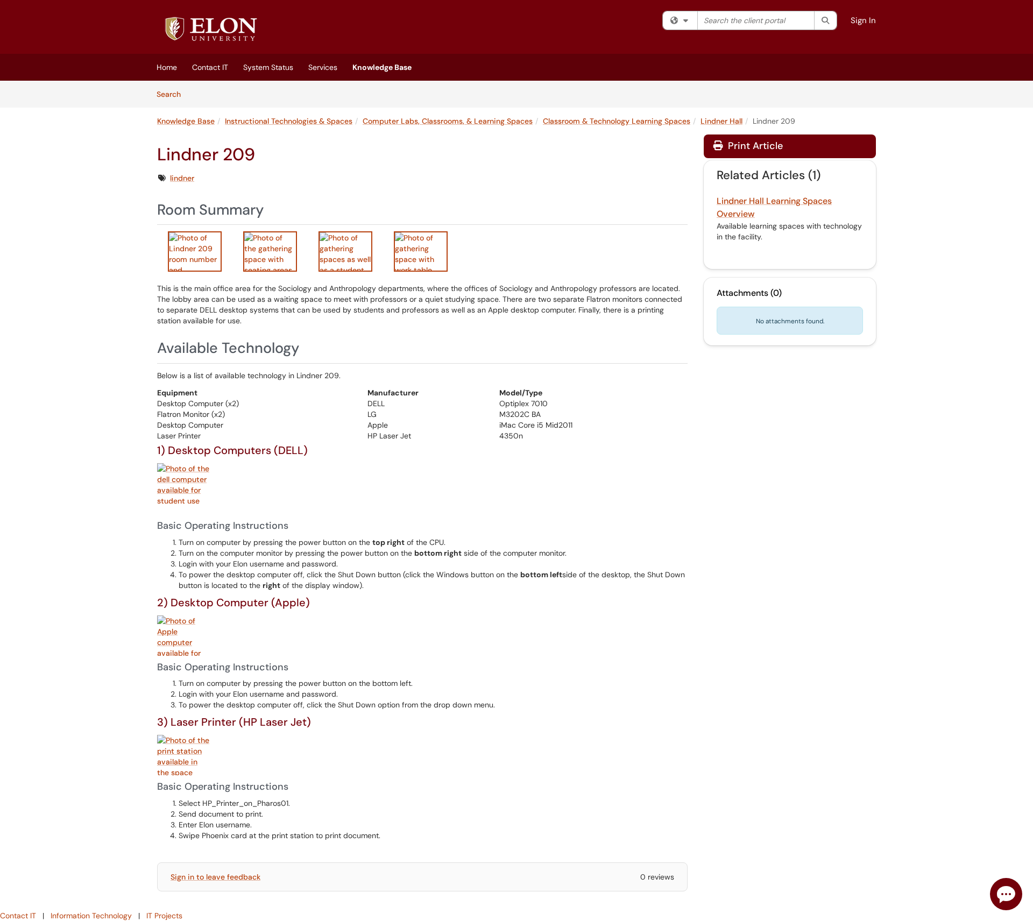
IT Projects (164, 915)
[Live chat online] (1006, 894)
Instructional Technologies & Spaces (288, 121)
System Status (268, 67)
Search (172, 94)
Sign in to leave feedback (215, 877)
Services (322, 67)
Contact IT (210, 67)
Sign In (863, 20)
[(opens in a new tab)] (211, 29)
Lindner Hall (721, 121)
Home (167, 67)
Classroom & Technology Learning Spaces (616, 121)
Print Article (754, 145)
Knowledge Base (382, 67)
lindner (182, 178)
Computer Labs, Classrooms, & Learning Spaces (448, 121)
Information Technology (91, 915)
